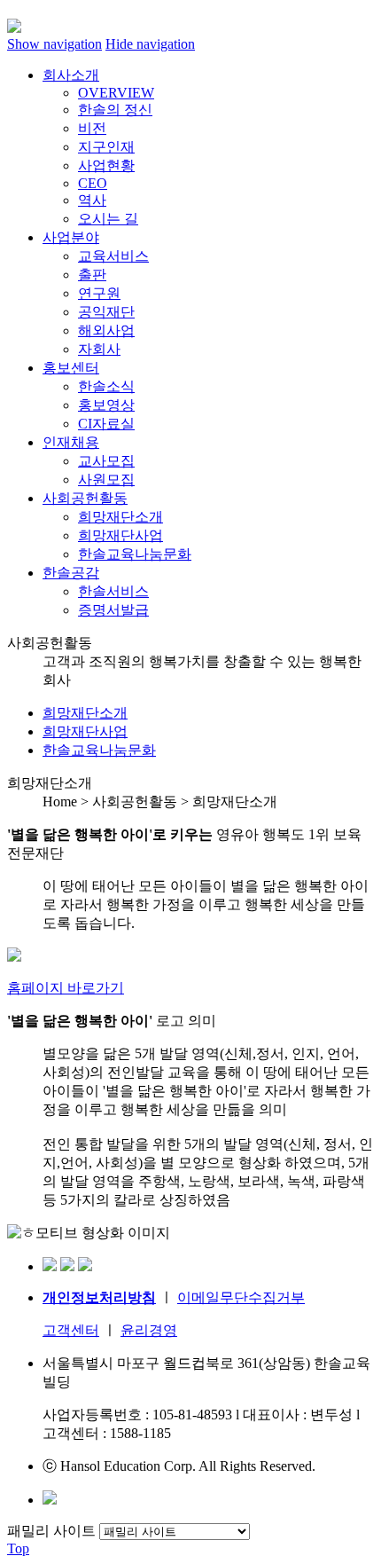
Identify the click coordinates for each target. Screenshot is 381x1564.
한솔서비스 (113, 591)
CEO (92, 183)
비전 (92, 128)
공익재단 (106, 311)
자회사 (99, 349)
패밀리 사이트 (51, 1530)
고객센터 (71, 1330)
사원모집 (106, 479)
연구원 (99, 293)
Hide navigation (150, 43)
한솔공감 (71, 572)
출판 (92, 274)
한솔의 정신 (115, 109)
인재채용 (71, 442)
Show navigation (54, 43)
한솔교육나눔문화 (134, 554)
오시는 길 (108, 218)
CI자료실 (106, 423)
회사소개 (71, 75)
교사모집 (106, 460)
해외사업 (106, 330)
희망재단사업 (120, 535)
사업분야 (71, 237)
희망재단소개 (120, 516)
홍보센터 (71, 367)
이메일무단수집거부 (241, 1297)
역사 (92, 200)
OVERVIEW (116, 92)
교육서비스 (113, 255)
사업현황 (106, 165)
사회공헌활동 (85, 498)
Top (18, 1548)
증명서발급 (113, 609)
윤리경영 (149, 1330)
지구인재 (106, 146)
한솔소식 (106, 386)
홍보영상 (106, 405)
